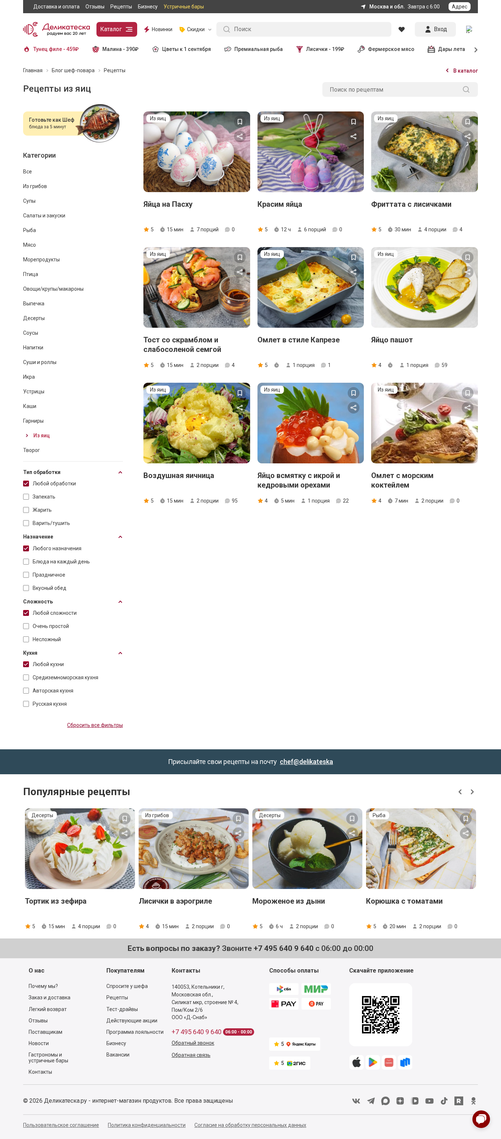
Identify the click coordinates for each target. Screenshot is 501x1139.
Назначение (38, 537)
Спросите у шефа (127, 986)
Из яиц (41, 435)
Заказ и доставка (49, 997)
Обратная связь (191, 1055)
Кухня (30, 653)
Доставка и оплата (56, 7)
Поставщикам (45, 1032)
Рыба (29, 230)
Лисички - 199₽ (325, 49)
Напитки (33, 347)
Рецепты (121, 7)
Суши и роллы (39, 362)
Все (27, 171)
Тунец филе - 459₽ (56, 49)
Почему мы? (43, 986)
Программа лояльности (135, 1032)
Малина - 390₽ (120, 49)
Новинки (162, 29)
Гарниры (33, 421)
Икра (29, 377)
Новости (39, 1043)
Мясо (29, 245)
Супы (29, 201)
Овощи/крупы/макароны (53, 289)
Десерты (34, 318)
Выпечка (33, 303)
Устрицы (33, 391)
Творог (31, 450)
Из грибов (35, 186)
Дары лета (451, 49)
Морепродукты (41, 259)
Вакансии (117, 1055)
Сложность (38, 602)
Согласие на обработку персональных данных (250, 1125)
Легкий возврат (48, 1009)
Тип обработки (42, 472)
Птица (30, 274)
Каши (29, 406)
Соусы (30, 333)
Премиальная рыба (258, 49)
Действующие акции (131, 1021)
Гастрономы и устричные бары (48, 1057)
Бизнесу (148, 7)
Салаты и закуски (44, 215)
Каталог (111, 29)
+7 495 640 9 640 (197, 1032)
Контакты (40, 1072)
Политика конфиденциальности (147, 1125)
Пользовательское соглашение (61, 1125)
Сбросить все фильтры (95, 725)
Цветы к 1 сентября (186, 49)
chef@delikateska (306, 761)
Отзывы (95, 7)
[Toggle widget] (481, 1119)
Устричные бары (184, 7)
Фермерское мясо (391, 49)
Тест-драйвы (122, 1009)
